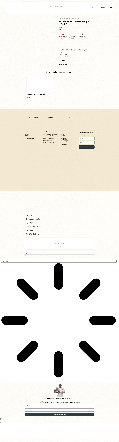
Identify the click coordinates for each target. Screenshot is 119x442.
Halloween (63, 18)
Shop (51, 6)
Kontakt (29, 230)
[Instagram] (28, 141)
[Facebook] (26, 141)
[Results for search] (59, 321)
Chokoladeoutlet (58, 6)
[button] (24, 87)
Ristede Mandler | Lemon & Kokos (36, 94)
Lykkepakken (57, 9)
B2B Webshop (32, 234)
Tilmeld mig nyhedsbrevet (59, 414)
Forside (60, 18)
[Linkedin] (29, 141)
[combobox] (59, 253)
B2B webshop (102, 7)
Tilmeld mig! (86, 146)
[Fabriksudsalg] (83, 7)
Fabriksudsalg (87, 7)
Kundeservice (95, 7)
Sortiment (30, 215)
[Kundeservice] (91, 7)
